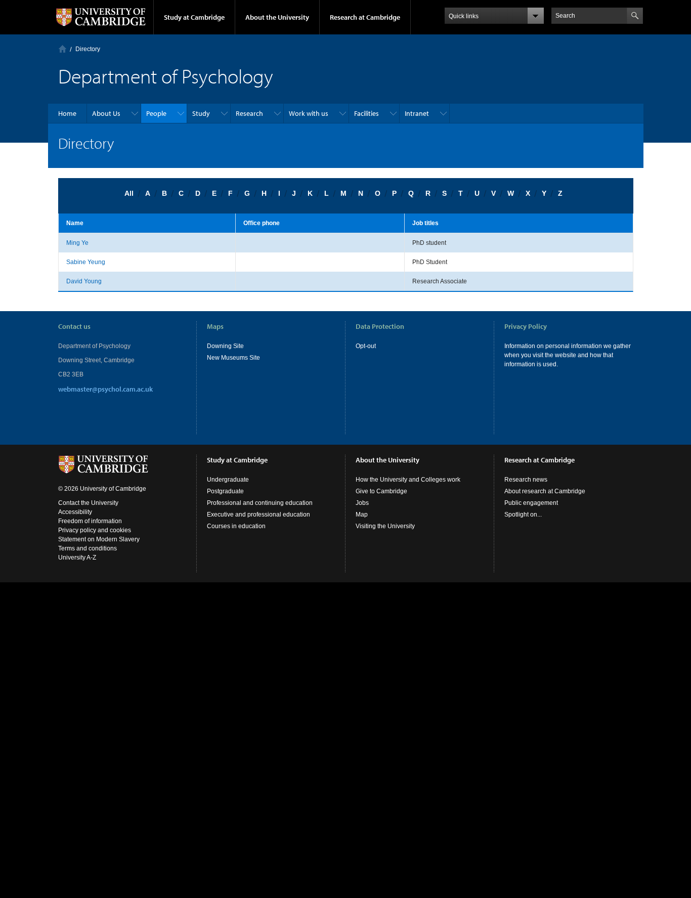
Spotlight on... (523, 514)
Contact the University (88, 502)
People (156, 113)
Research (249, 113)
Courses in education (236, 526)
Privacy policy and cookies (94, 530)
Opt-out (366, 346)
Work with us (308, 113)
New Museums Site (233, 357)
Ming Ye (77, 242)
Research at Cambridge (365, 17)
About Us (106, 113)
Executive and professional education (258, 514)
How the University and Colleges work (408, 479)
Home (62, 49)
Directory (87, 49)
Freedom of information (90, 521)
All (129, 193)
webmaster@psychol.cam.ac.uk (105, 389)
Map (362, 514)
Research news (525, 479)
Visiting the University (385, 526)
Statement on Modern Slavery (99, 539)
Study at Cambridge (194, 17)
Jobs (362, 502)
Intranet (417, 113)
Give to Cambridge (381, 491)
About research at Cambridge (544, 491)
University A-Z (77, 557)
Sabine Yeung (85, 262)
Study (201, 113)
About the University (277, 17)
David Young (84, 281)
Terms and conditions (87, 548)
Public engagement (531, 502)
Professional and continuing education (260, 502)
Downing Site (225, 346)
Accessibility (75, 512)
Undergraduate (228, 479)
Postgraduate (225, 491)
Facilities (366, 113)
